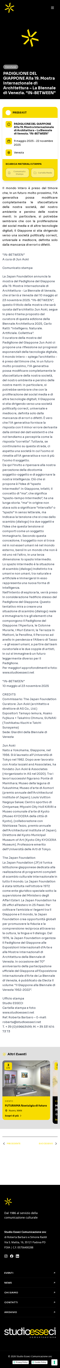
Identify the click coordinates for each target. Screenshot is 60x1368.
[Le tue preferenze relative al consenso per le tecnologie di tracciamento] (54, 1362)
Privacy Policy (22, 1362)
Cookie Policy (40, 1362)
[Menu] (52, 8)
